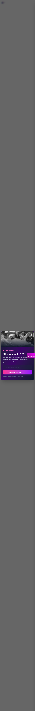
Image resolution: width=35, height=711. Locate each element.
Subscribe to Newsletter (17, 372)
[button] (31, 355)
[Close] (31, 333)
